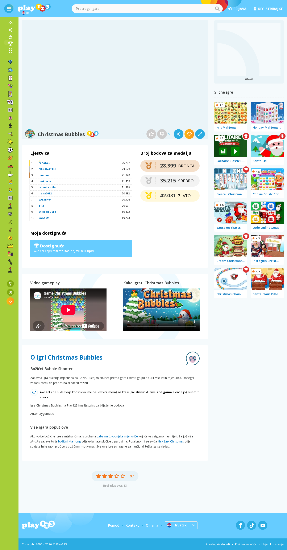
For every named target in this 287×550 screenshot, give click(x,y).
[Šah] (10, 126)
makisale (45, 181)
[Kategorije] (10, 50)
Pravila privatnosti (218, 544)
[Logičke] (10, 118)
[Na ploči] (10, 214)
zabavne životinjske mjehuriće (117, 436)
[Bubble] (10, 86)
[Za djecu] (10, 190)
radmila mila (47, 187)
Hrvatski (180, 525)
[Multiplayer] (10, 270)
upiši (90, 251)
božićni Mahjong (69, 441)
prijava (239, 9)
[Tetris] (10, 254)
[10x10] (10, 110)
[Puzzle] (10, 70)
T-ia (41, 205)
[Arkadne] (10, 206)
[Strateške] (10, 246)
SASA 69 (44, 218)
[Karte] (10, 94)
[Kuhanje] (10, 174)
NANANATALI (47, 169)
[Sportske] (10, 158)
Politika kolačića (246, 544)
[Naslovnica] (10, 23)
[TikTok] (251, 525)
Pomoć (113, 525)
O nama (152, 525)
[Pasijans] (10, 102)
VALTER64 (45, 199)
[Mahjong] (10, 78)
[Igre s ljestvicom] (10, 283)
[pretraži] (217, 8)
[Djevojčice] (10, 182)
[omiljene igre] (10, 301)
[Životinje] (10, 262)
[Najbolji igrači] (10, 43)
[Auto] (10, 166)
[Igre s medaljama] (10, 292)
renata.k (44, 163)
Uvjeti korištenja (273, 544)
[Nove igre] (10, 30)
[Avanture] (10, 238)
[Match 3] (10, 62)
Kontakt (132, 525)
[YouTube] (262, 525)
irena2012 (45, 193)
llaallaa (44, 175)
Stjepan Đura (47, 212)
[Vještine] (10, 230)
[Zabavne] (10, 142)
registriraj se (270, 9)
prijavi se (77, 251)
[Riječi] (10, 198)
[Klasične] (10, 222)
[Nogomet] (10, 150)
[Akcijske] (10, 134)
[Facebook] (240, 525)
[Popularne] (10, 37)
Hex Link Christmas (171, 441)
